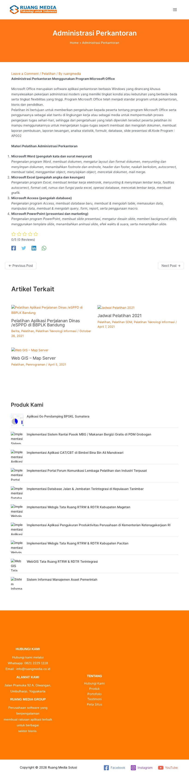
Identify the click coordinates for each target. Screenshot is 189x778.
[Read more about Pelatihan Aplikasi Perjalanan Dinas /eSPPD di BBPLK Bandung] (51, 310)
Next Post (171, 265)
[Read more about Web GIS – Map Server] (29, 350)
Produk (94, 689)
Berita (15, 331)
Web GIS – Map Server (33, 357)
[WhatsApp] (44, 248)
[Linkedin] (34, 248)
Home (74, 43)
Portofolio (94, 694)
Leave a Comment (25, 73)
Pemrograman (35, 364)
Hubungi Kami (94, 683)
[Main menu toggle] (175, 9)
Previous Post (21, 265)
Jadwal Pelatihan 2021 (119, 315)
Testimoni (94, 699)
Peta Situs (94, 704)
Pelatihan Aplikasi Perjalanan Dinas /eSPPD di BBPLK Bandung (45, 322)
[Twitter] (23, 248)
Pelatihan (49, 73)
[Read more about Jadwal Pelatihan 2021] (115, 307)
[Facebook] (13, 248)
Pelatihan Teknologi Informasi (56, 331)
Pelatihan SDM (122, 322)
